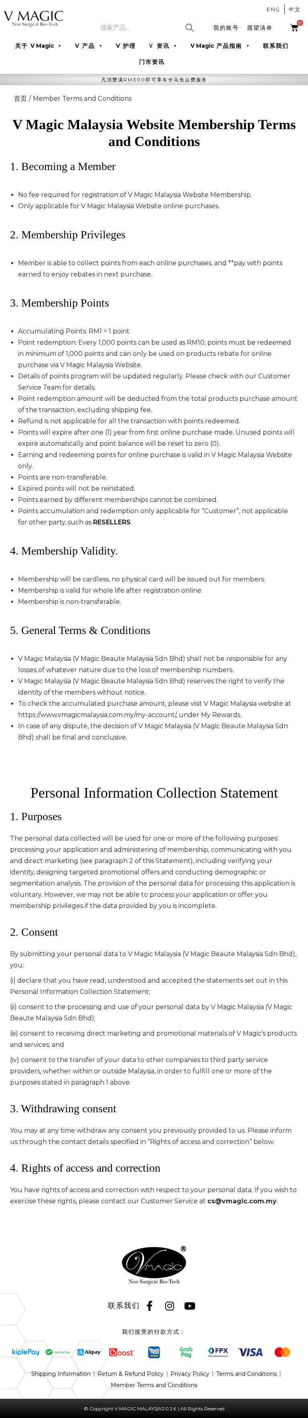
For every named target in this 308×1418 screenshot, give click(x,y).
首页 (20, 98)
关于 (34, 45)
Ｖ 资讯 (159, 45)
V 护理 (126, 45)
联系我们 (276, 45)
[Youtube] (190, 1306)
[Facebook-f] (150, 1306)
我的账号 (226, 27)
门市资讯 (152, 61)
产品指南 (216, 45)
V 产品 (85, 45)
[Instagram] (170, 1306)
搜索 (191, 30)
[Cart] (294, 28)
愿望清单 (260, 27)
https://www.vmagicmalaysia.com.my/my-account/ (97, 715)
